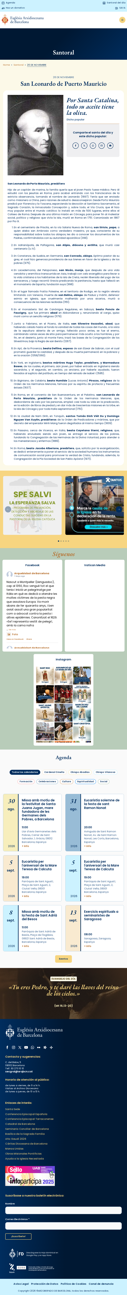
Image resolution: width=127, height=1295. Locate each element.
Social (103, 781)
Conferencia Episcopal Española (26, 1114)
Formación (26, 781)
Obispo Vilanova (105, 772)
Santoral (19, 64)
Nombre (10, 1203)
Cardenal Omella (54, 772)
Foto (15, 634)
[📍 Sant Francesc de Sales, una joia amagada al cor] (82, 676)
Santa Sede (12, 1109)
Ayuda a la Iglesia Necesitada (24, 1158)
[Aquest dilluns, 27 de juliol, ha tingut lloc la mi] (63, 694)
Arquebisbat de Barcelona (31, 573)
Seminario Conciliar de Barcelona (27, 1129)
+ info (25, 846)
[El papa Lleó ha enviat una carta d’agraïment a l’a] (63, 731)
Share (29, 639)
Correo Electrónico (17, 1219)
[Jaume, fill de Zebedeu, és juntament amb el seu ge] (45, 713)
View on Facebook (15, 639)
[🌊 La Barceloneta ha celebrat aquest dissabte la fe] (63, 713)
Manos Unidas (14, 1148)
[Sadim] (32, 505)
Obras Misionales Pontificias (23, 1153)
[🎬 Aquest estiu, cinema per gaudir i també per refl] (45, 694)
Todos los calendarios (25, 772)
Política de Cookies (73, 1284)
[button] (119, 509)
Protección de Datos (44, 1284)
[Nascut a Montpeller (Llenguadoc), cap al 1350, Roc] (45, 676)
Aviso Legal (21, 1284)
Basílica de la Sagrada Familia (25, 1134)
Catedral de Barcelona (20, 1124)
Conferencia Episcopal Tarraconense (29, 1119)
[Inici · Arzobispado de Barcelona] (23, 20)
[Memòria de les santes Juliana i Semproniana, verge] (82, 694)
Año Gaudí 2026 (15, 1139)
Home (6, 64)
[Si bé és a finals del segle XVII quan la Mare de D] (82, 713)
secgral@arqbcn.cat (19, 1071)
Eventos (63, 958)
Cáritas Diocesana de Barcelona (26, 1143)
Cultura (66, 781)
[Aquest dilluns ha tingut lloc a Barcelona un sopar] (45, 731)
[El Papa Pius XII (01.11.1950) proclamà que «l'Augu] (63, 676)
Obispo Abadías (80, 772)
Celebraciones (47, 781)
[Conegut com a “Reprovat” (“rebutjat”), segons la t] (82, 731)
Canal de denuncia (101, 1284)
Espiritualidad (85, 781)
